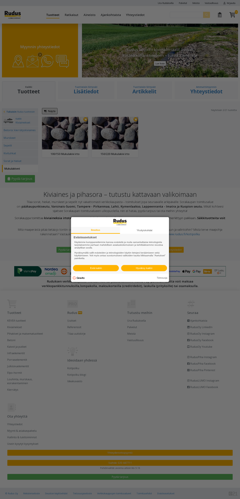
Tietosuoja (162, 277)
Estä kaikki (96, 268)
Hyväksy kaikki (144, 268)
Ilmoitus (95, 229)
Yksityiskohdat (144, 230)
